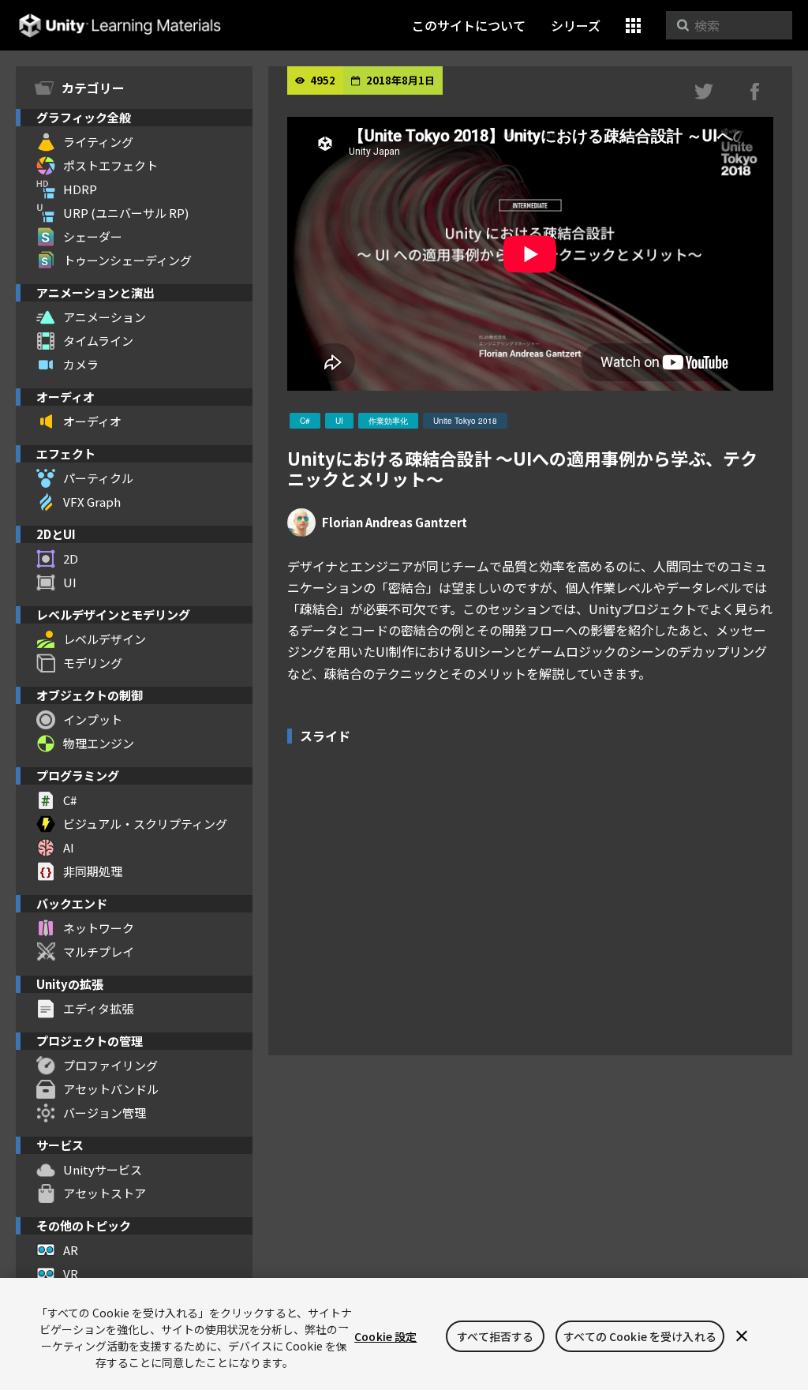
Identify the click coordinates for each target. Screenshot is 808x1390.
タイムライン (98, 340)
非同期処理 (92, 871)
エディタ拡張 (98, 1008)
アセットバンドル (111, 1089)
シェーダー (92, 236)
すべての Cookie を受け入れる (639, 1336)
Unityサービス (102, 1169)
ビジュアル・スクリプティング (145, 823)
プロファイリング (110, 1065)
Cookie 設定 (385, 1336)
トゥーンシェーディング (127, 260)
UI (70, 582)
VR (70, 1273)
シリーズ (575, 25)
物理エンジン (98, 743)
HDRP (80, 189)
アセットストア (104, 1193)
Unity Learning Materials (119, 25)
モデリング (92, 662)
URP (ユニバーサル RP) (126, 212)
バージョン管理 (104, 1112)
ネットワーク (98, 928)
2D (70, 558)
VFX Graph (92, 501)
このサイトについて (469, 25)
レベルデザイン (104, 639)
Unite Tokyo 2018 (465, 420)
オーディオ (92, 421)
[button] (633, 26)
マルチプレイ (98, 951)
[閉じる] (741, 1336)
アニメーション (104, 317)
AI (68, 847)
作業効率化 (388, 420)
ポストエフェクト (110, 165)
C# (70, 800)
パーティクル (98, 478)
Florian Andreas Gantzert (394, 522)
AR (70, 1250)
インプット (92, 719)
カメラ (81, 364)
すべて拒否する (495, 1336)
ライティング (98, 141)
